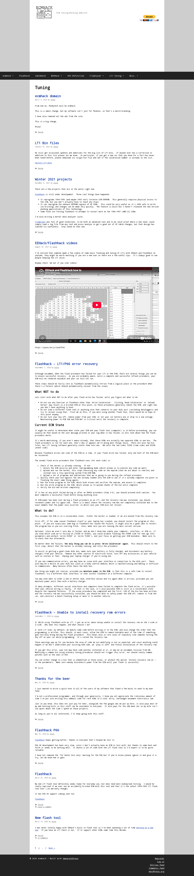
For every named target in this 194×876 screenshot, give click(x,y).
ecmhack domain (48, 96)
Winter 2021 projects (53, 179)
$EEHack (55, 75)
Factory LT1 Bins (43, 163)
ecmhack (7, 75)
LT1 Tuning (115, 75)
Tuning (40, 132)
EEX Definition (76, 75)
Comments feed (156, 868)
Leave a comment (44, 807)
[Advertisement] (97, 51)
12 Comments (43, 838)
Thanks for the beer (52, 678)
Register (159, 858)
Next (52, 848)
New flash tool (48, 818)
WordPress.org (156, 871)
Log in (160, 861)
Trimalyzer (95, 75)
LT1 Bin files (47, 143)
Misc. (133, 75)
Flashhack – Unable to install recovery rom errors (80, 612)
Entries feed (157, 865)
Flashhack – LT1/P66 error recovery (66, 364)
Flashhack (24, 75)
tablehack (40, 75)
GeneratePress (70, 858)
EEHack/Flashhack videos (56, 243)
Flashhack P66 (47, 730)
